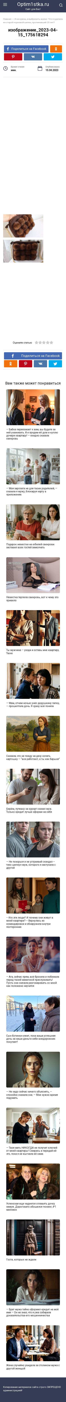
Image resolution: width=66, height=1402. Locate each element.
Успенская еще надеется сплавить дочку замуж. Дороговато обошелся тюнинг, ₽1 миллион (31, 1206)
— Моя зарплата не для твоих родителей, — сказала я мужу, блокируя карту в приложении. (31, 491)
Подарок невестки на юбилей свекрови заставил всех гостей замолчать (30, 546)
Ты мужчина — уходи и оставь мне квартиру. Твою (32, 652)
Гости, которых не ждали (21, 1259)
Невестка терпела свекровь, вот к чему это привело (32, 599)
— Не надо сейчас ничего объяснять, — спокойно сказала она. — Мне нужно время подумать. (32, 1094)
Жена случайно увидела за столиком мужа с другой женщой (33, 1367)
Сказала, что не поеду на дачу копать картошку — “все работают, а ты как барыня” (33, 757)
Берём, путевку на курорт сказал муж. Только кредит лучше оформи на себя (29, 810)
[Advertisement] (33, 110)
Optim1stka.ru (33, 4)
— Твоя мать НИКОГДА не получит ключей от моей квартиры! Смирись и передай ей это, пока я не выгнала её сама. (31, 1150)
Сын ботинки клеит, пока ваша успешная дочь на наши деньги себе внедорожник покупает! (30, 1038)
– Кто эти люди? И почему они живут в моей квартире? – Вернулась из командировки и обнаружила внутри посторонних (29, 922)
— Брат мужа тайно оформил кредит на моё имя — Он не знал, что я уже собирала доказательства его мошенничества (32, 1312)
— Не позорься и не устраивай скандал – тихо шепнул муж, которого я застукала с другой (31, 864)
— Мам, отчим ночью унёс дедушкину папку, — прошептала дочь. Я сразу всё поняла (33, 704)
